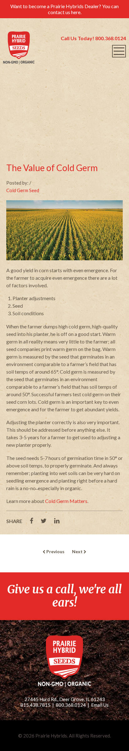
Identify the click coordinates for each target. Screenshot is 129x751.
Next (78, 551)
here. (76, 12)
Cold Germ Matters (66, 501)
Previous (54, 551)
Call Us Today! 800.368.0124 (93, 38)
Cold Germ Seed (22, 190)
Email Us (100, 705)
